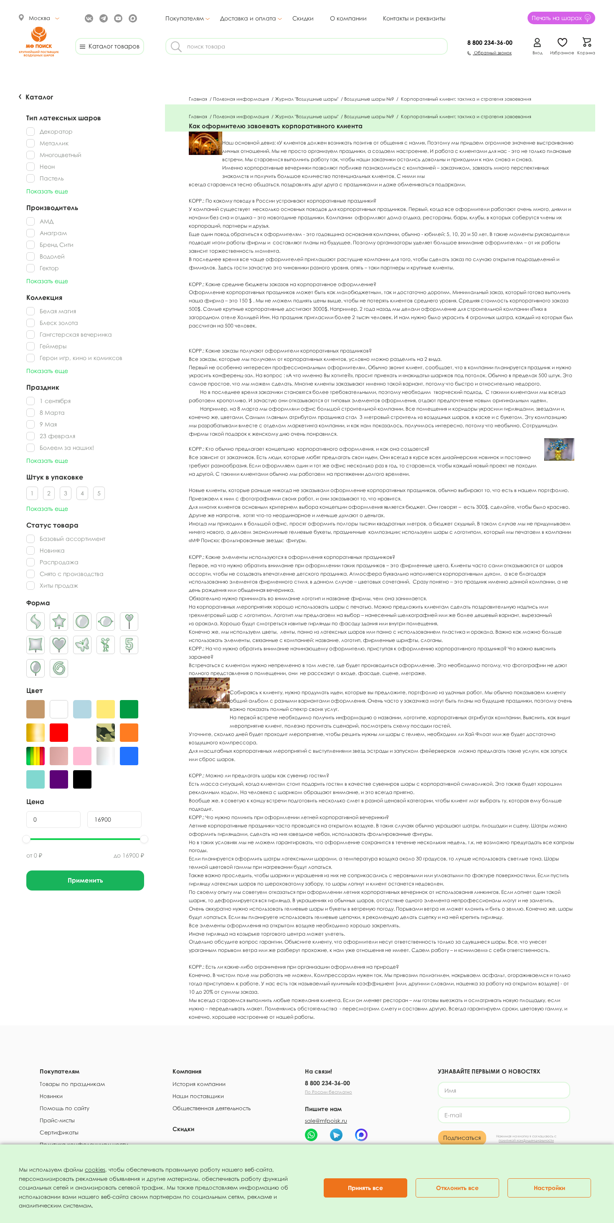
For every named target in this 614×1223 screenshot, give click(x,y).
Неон (47, 166)
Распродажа (59, 562)
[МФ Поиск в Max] (132, 18)
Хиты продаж (59, 585)
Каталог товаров (112, 46)
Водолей (52, 256)
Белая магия (58, 311)
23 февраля (57, 435)
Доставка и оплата (248, 18)
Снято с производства (72, 573)
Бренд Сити (57, 244)
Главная (198, 98)
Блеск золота (59, 322)
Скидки (303, 18)
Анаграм (53, 232)
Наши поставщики (198, 1096)
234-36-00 (490, 42)
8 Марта (52, 412)
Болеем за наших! (67, 447)
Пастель (52, 178)
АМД (46, 221)
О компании (348, 18)
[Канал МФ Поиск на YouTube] (117, 18)
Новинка (52, 550)
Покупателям (184, 18)
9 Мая (48, 424)
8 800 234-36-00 (327, 1082)
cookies (95, 1169)
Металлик (54, 143)
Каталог (39, 97)
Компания (187, 1071)
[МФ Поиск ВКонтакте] (88, 18)
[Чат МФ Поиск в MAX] (361, 1135)
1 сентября (55, 400)
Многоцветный (60, 154)
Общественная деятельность (212, 1108)
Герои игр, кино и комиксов (81, 357)
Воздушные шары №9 (369, 98)
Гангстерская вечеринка (76, 334)
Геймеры (53, 346)
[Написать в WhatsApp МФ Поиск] (311, 1135)
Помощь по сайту (64, 1108)
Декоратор (56, 131)
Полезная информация (241, 98)
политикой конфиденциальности (526, 1140)
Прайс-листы (57, 1120)
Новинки (51, 1096)
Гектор (49, 267)
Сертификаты (59, 1132)
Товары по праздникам (72, 1084)
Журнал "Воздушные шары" (307, 98)
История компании (199, 1084)
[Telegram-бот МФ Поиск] (336, 1135)
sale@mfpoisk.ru (326, 1120)
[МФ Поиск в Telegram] (102, 18)
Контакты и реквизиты (414, 18)
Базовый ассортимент (72, 538)
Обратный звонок (492, 52)
